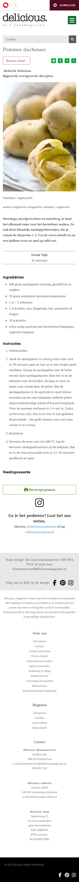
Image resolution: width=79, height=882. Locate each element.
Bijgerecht (10, 76)
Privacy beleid (39, 656)
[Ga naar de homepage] (25, 17)
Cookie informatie (39, 651)
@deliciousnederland (41, 526)
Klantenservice (39, 676)
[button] (64, 5)
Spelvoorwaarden (39, 666)
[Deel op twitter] (67, 60)
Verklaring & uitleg (39, 671)
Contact (39, 646)
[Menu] (72, 20)
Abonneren (39, 713)
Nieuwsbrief (39, 728)
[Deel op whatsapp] (73, 60)
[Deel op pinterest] (53, 60)
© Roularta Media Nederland (39, 691)
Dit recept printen (41, 490)
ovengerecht (28, 76)
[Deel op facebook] (60, 60)
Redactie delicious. (18, 71)
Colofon (39, 718)
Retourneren (39, 686)
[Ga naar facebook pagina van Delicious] (53, 583)
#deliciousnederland (39, 532)
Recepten (46, 76)
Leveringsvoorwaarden (39, 681)
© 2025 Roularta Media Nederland (24, 864)
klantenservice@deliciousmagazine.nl (39, 569)
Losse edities (39, 723)
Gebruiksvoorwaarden (40, 661)
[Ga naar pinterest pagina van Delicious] (62, 583)
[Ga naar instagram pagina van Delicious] (70, 583)
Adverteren (39, 641)
